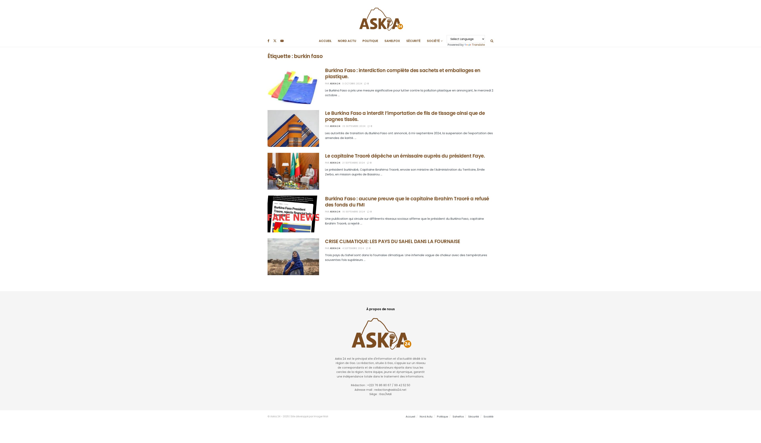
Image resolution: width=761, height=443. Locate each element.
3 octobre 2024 (352, 83)
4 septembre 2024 (353, 248)
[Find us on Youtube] (282, 41)
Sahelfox (392, 41)
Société (433, 41)
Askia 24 (335, 83)
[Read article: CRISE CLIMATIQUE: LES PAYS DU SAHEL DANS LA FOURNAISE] (293, 256)
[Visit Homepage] (380, 17)
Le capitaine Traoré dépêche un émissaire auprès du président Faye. (405, 156)
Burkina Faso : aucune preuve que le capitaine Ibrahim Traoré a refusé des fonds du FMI (407, 201)
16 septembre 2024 (353, 211)
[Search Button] (491, 41)
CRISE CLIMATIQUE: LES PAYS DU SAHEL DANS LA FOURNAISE (392, 241)
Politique (370, 41)
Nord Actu (347, 41)
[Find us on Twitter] (274, 41)
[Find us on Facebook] (268, 41)
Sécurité (413, 41)
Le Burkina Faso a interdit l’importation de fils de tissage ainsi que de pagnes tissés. (405, 116)
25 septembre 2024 (353, 126)
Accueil (325, 41)
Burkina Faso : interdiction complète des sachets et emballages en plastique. (402, 73)
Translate (478, 45)
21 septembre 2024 (353, 162)
